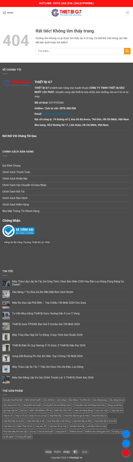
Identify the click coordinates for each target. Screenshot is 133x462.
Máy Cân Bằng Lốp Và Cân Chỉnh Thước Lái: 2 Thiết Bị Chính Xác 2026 (53, 377)
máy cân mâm (101, 410)
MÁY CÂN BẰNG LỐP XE (41, 410)
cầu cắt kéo (48, 400)
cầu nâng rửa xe (116, 400)
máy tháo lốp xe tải (35, 421)
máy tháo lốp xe (99, 415)
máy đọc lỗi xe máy (58, 426)
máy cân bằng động (83, 410)
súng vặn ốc (61, 431)
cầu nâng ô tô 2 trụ (11, 405)
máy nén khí (116, 410)
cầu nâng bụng (99, 400)
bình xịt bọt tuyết (32, 400)
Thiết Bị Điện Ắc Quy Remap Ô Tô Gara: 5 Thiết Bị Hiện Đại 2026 (48, 345)
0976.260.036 (63, 3)
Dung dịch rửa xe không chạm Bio (89, 405)
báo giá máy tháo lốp (12, 400)
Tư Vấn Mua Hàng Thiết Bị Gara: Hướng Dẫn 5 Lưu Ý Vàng (45, 313)
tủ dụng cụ (117, 431)
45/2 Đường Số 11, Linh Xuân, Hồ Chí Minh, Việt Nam (78, 125)
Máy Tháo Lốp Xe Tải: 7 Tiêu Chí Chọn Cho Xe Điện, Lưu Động (47, 366)
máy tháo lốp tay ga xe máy (76, 415)
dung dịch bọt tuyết (32, 405)
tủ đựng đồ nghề (23, 437)
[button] (7, 13)
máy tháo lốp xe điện (82, 421)
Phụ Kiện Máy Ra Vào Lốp (15, 431)
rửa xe (33, 431)
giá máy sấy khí (10, 410)
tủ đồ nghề (8, 437)
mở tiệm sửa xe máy (96, 426)
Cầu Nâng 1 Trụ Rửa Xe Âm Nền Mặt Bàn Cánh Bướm (42, 292)
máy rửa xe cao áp (38, 415)
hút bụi (24, 410)
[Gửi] (127, 51)
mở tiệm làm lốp (77, 426)
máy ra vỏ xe (21, 415)
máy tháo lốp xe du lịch (13, 421)
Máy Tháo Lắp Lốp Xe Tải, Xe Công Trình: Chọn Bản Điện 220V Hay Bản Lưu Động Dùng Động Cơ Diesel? (68, 283)
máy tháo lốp (55, 415)
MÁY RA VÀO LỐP (63, 410)
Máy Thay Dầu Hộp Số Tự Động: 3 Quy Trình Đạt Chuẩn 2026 (47, 334)
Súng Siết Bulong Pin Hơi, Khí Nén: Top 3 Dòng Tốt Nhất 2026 (47, 356)
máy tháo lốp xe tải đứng (58, 421)
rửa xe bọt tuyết (46, 431)
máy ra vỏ (7, 415)
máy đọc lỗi (41, 426)
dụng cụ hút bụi (115, 405)
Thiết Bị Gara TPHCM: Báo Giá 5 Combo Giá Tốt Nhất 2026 (46, 324)
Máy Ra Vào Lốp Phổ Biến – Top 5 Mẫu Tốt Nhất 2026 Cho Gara (49, 302)
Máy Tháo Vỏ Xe (25, 426)
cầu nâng (61, 400)
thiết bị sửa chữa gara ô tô (97, 431)
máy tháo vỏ (8, 426)
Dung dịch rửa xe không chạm (57, 405)
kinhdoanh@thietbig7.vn (56, 113)
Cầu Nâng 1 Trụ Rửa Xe (79, 400)
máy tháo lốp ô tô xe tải (105, 421)
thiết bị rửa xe (76, 431)
